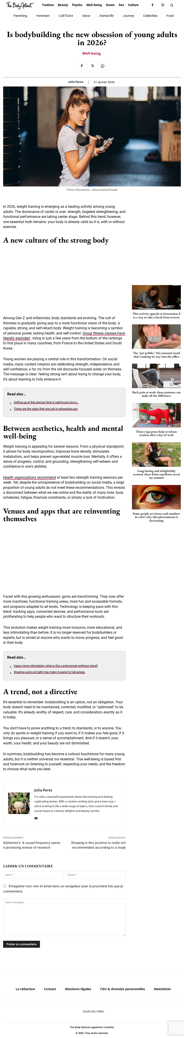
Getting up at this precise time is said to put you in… (46, 402)
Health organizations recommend (29, 477)
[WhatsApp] (102, 66)
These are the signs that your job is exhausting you (46, 408)
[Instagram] (162, 5)
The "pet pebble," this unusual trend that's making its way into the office (156, 354)
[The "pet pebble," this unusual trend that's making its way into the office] (156, 336)
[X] (92, 66)
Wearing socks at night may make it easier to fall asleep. (49, 672)
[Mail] (36, 817)
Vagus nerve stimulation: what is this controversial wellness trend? (56, 665)
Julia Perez (76, 82)
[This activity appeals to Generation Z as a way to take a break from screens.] (156, 297)
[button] (171, 5)
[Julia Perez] (19, 803)
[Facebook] (152, 5)
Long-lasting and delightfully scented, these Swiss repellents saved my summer (156, 474)
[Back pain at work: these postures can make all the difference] (156, 376)
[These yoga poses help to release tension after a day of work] (156, 415)
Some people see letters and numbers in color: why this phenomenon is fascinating (156, 516)
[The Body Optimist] (20, 5)
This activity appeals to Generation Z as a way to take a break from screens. (156, 315)
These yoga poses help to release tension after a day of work (156, 433)
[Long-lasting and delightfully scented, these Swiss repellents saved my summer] (156, 454)
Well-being (91, 53)
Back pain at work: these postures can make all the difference (156, 394)
